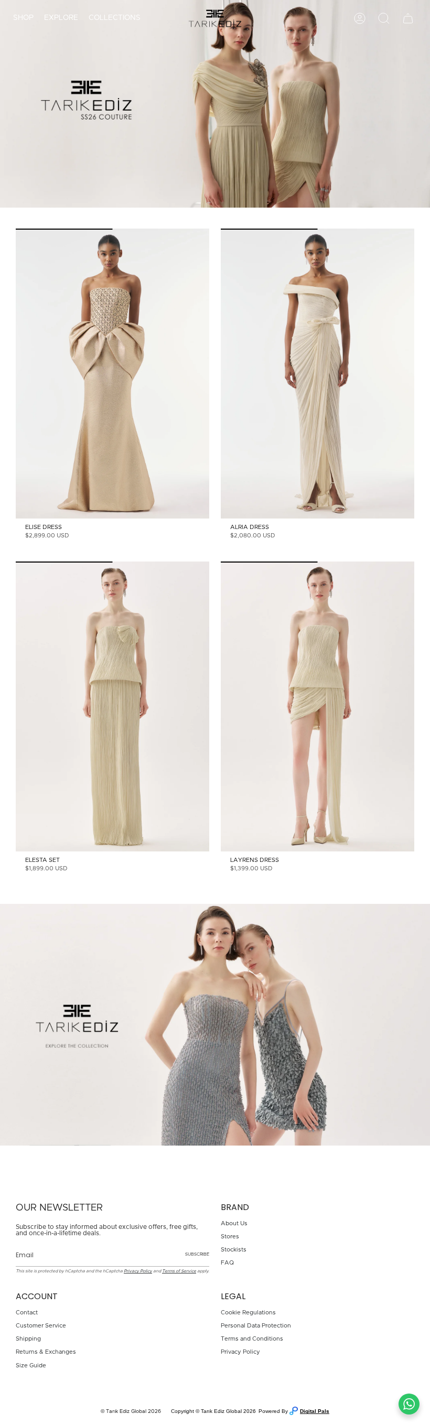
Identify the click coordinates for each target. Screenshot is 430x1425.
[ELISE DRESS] (112, 374)
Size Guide (31, 1365)
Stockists (233, 1250)
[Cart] (408, 18)
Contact (27, 1312)
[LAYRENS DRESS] (317, 707)
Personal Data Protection (256, 1326)
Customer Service (41, 1326)
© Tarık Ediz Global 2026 (131, 1411)
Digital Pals (314, 1411)
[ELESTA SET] (112, 707)
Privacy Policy (138, 1271)
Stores (230, 1236)
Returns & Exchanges (46, 1352)
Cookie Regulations (248, 1312)
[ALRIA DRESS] (317, 374)
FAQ (227, 1263)
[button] (23, 18)
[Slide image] (215, 104)
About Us (234, 1223)
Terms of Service (179, 1271)
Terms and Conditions (252, 1339)
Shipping (28, 1339)
